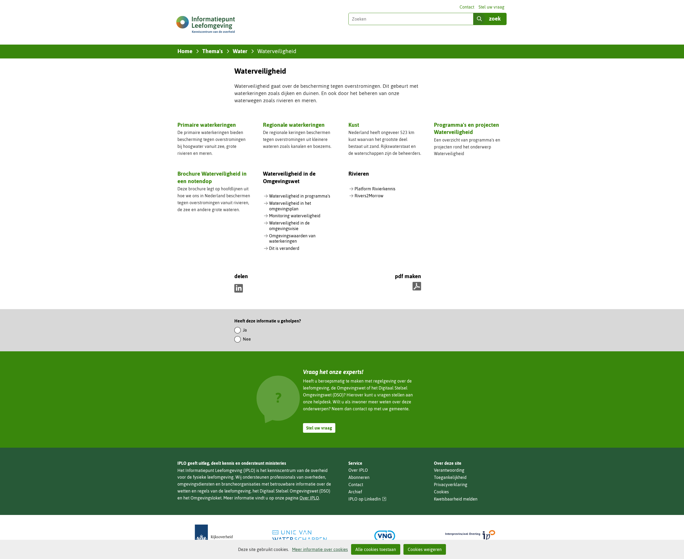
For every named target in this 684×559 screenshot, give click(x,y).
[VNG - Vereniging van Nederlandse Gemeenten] (384, 536)
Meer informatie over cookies (320, 549)
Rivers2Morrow (369, 195)
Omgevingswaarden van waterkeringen (292, 238)
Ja (245, 330)
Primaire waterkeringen (206, 124)
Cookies (441, 491)
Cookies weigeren (425, 549)
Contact (467, 7)
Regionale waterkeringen (294, 124)
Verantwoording (449, 470)
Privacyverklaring (450, 484)
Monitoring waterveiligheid (294, 215)
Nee (247, 339)
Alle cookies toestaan (375, 549)
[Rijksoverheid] (213, 536)
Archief (355, 491)
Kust (353, 124)
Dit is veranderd (284, 248)
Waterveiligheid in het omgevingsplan (290, 206)
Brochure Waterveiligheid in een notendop (212, 177)
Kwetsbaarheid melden (455, 499)
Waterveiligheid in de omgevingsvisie (289, 226)
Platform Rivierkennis (375, 188)
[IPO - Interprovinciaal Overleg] (470, 536)
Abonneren (359, 477)
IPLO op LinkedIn (367, 499)
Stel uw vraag (491, 7)
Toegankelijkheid (450, 477)
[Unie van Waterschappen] (299, 536)
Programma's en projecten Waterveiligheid (466, 128)
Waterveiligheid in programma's (299, 196)
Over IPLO (309, 497)
